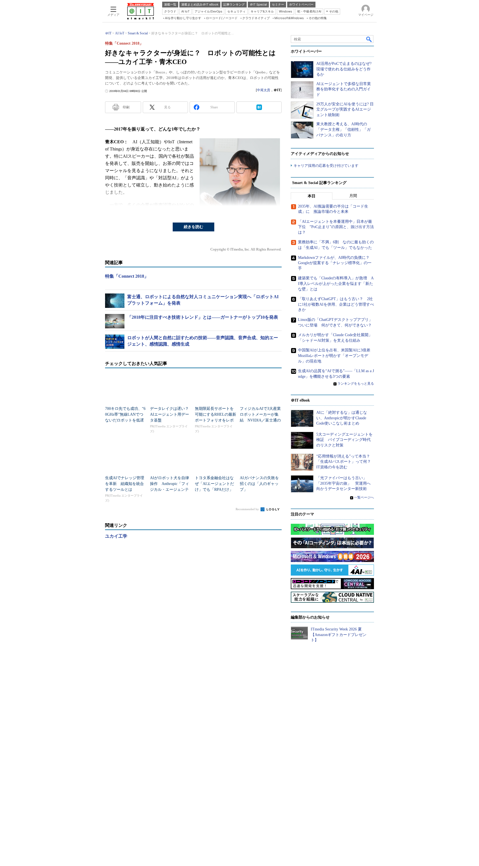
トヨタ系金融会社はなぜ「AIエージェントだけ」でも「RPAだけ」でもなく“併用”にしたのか (214, 489)
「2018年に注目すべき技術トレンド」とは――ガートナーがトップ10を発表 (202, 317)
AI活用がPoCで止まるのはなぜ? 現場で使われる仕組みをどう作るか (343, 69)
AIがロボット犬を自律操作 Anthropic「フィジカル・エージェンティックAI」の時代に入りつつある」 (169, 489)
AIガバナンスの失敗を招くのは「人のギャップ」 (259, 484)
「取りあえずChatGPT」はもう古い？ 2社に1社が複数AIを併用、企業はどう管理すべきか (336, 304)
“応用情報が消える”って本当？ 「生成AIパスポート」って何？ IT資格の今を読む (345, 461)
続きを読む (193, 227)
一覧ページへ (364, 497)
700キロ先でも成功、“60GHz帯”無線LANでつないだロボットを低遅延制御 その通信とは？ (125, 420)
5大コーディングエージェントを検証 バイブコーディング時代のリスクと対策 (344, 439)
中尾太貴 (263, 90)
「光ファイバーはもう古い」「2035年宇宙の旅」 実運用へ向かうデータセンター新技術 (343, 483)
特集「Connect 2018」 (127, 276)
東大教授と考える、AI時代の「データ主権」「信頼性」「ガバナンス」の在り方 (343, 129)
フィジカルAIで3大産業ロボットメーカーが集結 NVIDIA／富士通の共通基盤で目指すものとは (260, 420)
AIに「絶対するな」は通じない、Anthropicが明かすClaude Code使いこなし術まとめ (341, 417)
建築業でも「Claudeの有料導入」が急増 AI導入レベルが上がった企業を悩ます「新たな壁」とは (336, 283)
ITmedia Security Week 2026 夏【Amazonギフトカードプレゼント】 (338, 634)
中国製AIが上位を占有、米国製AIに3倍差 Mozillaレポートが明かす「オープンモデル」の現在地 (336, 355)
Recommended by (248, 509)
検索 (369, 39)
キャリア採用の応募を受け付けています (326, 166)
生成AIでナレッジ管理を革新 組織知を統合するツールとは (124, 484)
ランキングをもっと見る (355, 383)
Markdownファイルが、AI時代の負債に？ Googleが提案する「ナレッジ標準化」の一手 (335, 263)
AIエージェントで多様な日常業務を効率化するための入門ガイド (343, 89)
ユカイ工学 (116, 536)
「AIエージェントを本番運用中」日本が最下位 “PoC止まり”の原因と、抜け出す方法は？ (336, 226)
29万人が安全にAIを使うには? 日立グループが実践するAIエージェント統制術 (345, 109)
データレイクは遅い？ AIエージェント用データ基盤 (171, 414)
